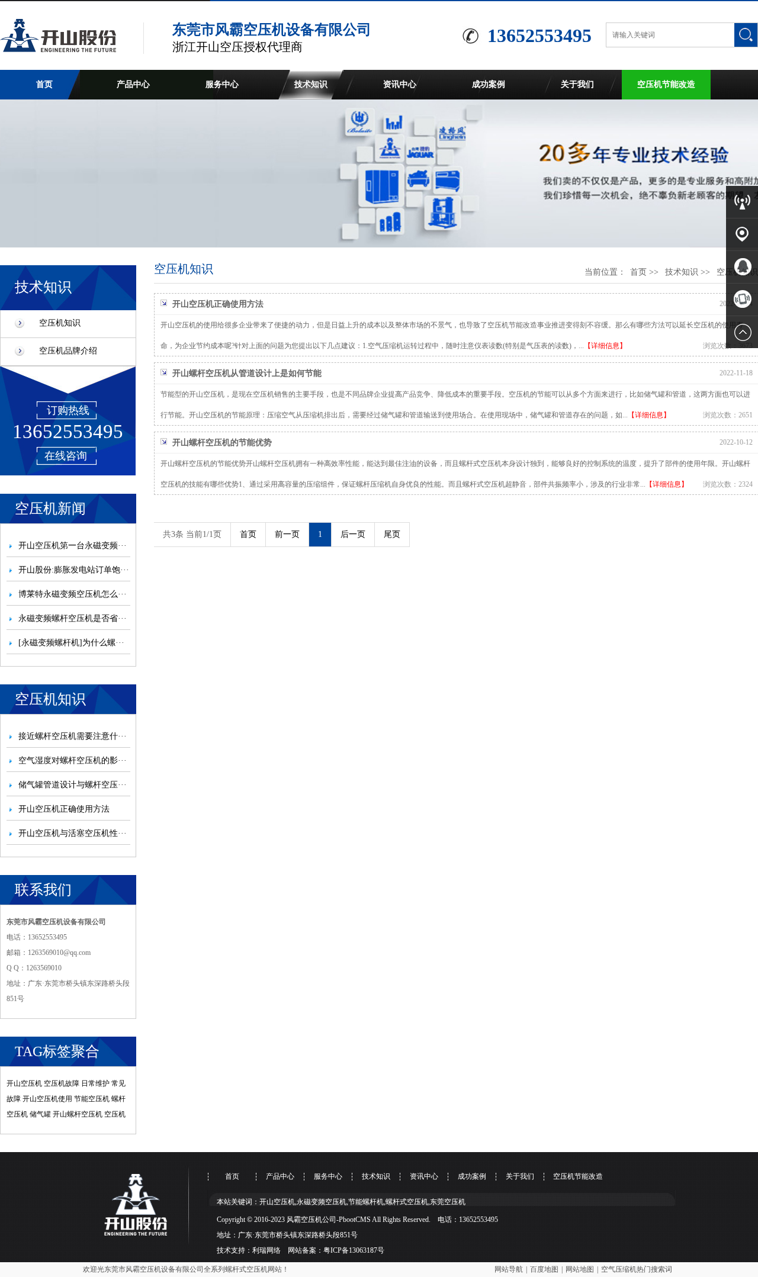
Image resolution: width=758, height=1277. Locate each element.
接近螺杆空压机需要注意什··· (72, 736)
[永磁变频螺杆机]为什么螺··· (71, 642)
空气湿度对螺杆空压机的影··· (72, 760)
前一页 (287, 534)
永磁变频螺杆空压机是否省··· (72, 618)
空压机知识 (60, 323)
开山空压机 (24, 1083)
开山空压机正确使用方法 (64, 809)
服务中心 (222, 84)
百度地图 (544, 1269)
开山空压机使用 (47, 1099)
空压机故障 (61, 1083)
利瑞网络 (266, 1250)
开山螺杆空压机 (77, 1114)
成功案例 (488, 84)
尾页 (392, 534)
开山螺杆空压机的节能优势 (222, 442)
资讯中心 (399, 84)
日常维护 (95, 1083)
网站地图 (580, 1269)
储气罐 (40, 1114)
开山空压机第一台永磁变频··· (72, 545)
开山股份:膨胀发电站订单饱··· (73, 569)
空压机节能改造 (666, 84)
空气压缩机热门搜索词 (636, 1269)
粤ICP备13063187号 (353, 1250)
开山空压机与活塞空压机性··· (72, 833)
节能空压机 (92, 1099)
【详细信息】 (605, 346)
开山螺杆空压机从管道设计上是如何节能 (247, 373)
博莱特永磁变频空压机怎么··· (72, 594)
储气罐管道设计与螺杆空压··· (72, 784)
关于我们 (577, 84)
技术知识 (310, 84)
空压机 (115, 1114)
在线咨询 (65, 456)
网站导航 (508, 1269)
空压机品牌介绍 (68, 350)
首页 (44, 84)
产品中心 (133, 84)
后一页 (353, 534)
